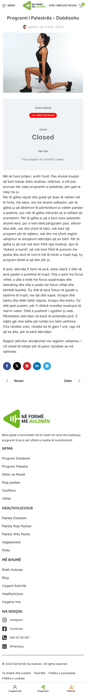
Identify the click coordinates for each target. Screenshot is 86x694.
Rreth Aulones (12, 570)
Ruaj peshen (11, 482)
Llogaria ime (11, 602)
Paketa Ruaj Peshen (16, 526)
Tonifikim (9, 490)
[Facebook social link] (7, 366)
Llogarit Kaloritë (14, 586)
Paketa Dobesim (14, 518)
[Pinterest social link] (27, 366)
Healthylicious (12, 594)
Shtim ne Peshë (13, 474)
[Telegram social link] (47, 366)
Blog (5, 578)
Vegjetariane (11, 542)
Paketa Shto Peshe (16, 534)
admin (32, 27)
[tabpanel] (43, 264)
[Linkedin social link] (37, 366)
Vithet (6, 498)
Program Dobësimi (16, 458)
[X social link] (17, 366)
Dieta (6, 550)
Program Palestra (15, 466)
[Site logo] (34, 5)
